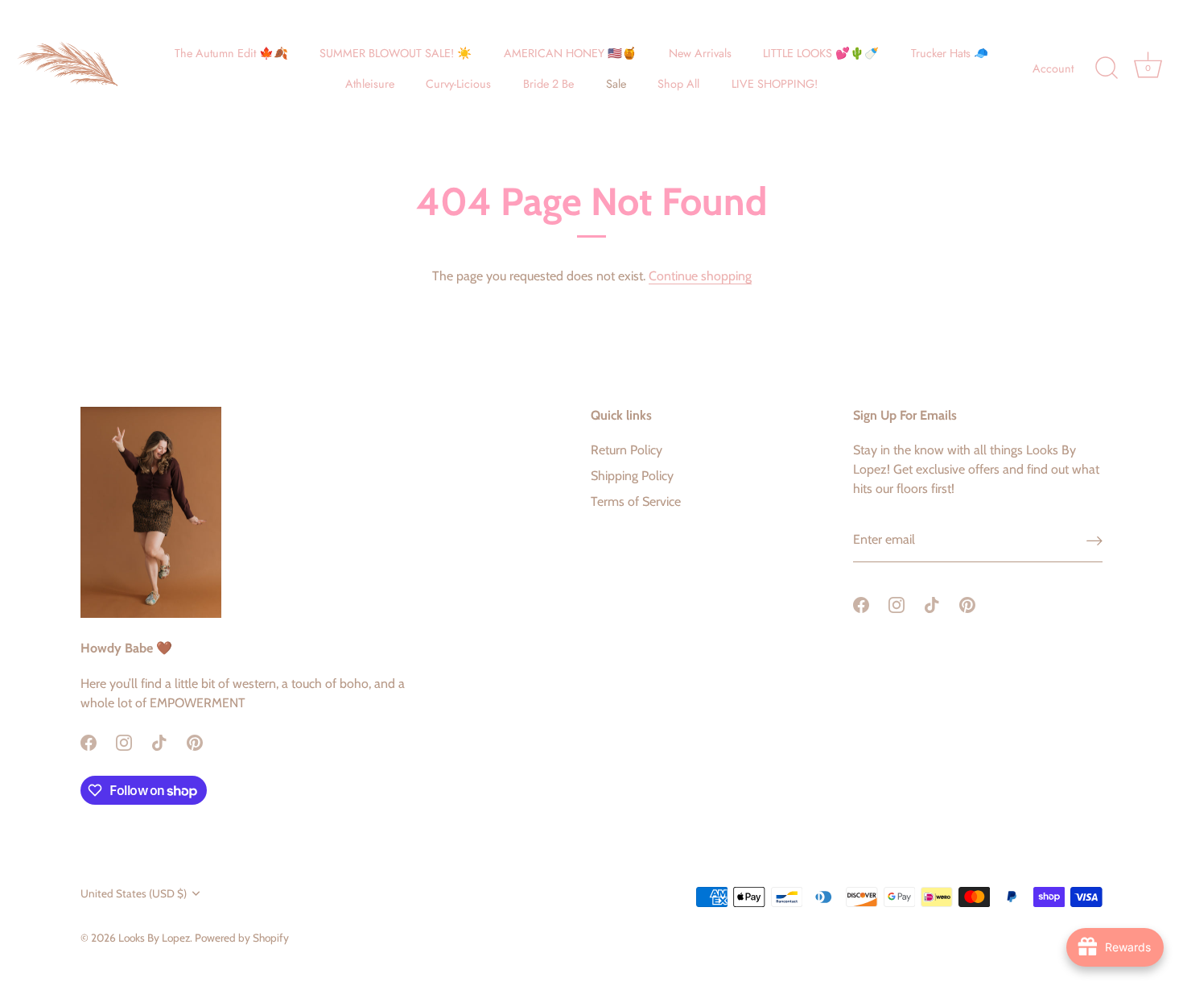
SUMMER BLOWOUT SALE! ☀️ (395, 53)
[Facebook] (88, 741)
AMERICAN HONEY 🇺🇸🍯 (570, 53)
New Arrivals (700, 53)
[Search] (1106, 68)
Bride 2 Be (548, 84)
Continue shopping (700, 276)
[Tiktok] (159, 741)
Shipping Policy (632, 475)
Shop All (678, 84)
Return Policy (626, 450)
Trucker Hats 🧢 (949, 53)
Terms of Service (636, 501)
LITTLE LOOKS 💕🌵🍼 (821, 53)
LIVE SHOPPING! (775, 84)
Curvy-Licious (458, 84)
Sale (616, 84)
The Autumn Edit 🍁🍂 (231, 53)
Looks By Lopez (154, 937)
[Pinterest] (195, 741)
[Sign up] (1094, 540)
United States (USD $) (133, 893)
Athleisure (369, 84)
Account (1053, 68)
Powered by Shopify (242, 937)
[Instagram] (124, 741)
